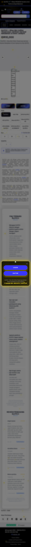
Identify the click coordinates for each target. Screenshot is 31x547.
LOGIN (15, 267)
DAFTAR (15, 273)
